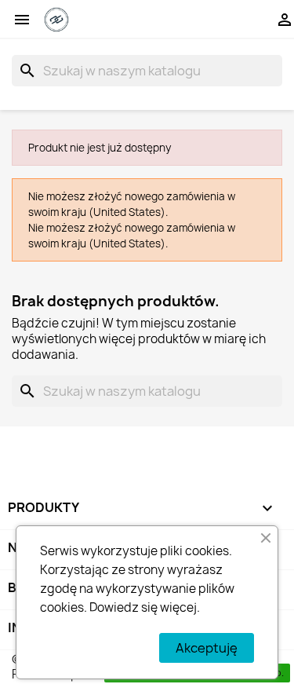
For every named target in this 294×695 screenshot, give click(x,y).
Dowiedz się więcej (143, 607)
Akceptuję (207, 648)
